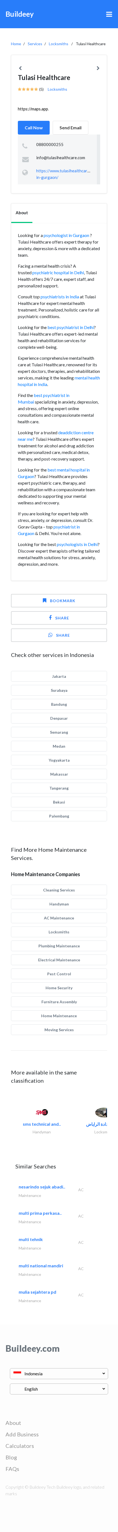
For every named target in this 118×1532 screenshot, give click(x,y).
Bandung (59, 704)
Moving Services (59, 1029)
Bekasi (59, 802)
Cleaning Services (59, 890)
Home (16, 43)
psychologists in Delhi (77, 544)
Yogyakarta (59, 760)
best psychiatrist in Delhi (70, 327)
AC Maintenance (59, 918)
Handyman (59, 904)
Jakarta (59, 676)
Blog (11, 1457)
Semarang (59, 732)
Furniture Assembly (59, 1001)
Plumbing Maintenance (59, 946)
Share (62, 618)
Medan (59, 746)
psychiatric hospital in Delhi (58, 272)
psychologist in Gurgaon (67, 235)
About (13, 1422)
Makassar (59, 774)
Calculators (19, 1445)
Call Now (34, 127)
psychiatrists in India (60, 296)
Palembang (59, 816)
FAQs (12, 1468)
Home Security (59, 987)
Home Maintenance (59, 1015)
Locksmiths (58, 43)
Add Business (22, 1434)
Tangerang (59, 788)
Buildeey (19, 14)
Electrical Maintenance (59, 960)
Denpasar (59, 718)
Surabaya (59, 690)
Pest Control (59, 973)
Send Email (71, 127)
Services (35, 43)
